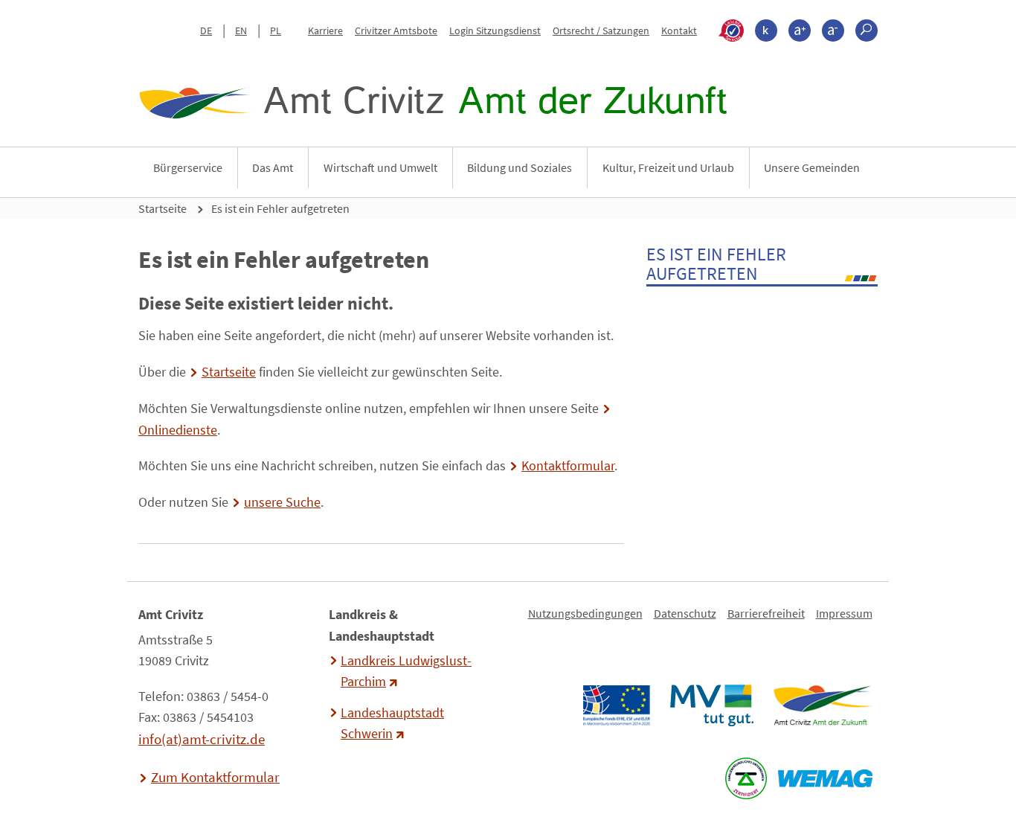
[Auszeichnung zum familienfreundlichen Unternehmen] (745, 778)
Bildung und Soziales (519, 167)
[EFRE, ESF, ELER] (616, 705)
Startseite (162, 208)
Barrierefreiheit (766, 613)
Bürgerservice (187, 167)
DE (206, 30)
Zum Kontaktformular (215, 777)
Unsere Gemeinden (812, 167)
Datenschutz (685, 613)
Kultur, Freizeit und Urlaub (668, 167)
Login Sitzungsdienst (495, 30)
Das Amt (272, 167)
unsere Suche (282, 502)
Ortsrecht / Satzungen (601, 30)
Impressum (844, 613)
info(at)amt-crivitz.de (201, 739)
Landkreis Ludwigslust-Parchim (406, 671)
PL (275, 30)
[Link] (822, 705)
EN (241, 30)
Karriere (325, 30)
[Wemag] (825, 778)
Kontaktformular (567, 466)
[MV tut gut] (711, 705)
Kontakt (679, 30)
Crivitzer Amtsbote (396, 30)
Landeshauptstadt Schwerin (392, 723)
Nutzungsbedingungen (585, 613)
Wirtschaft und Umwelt (380, 167)
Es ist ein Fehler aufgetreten (280, 208)
